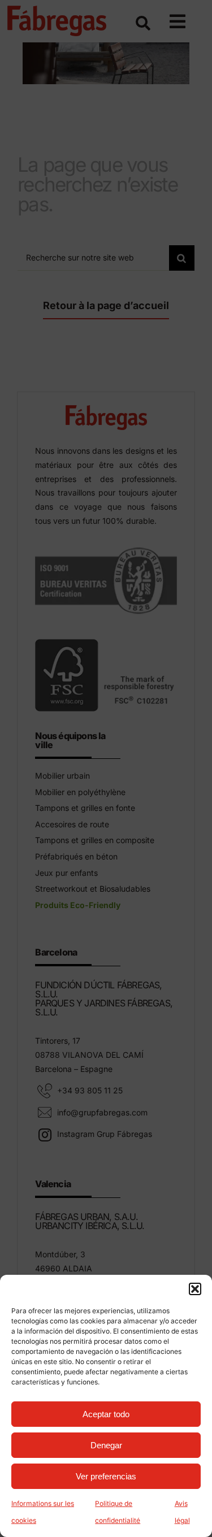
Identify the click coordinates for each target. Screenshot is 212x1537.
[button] (195, 1289)
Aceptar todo (106, 1414)
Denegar (106, 1445)
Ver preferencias (106, 1476)
